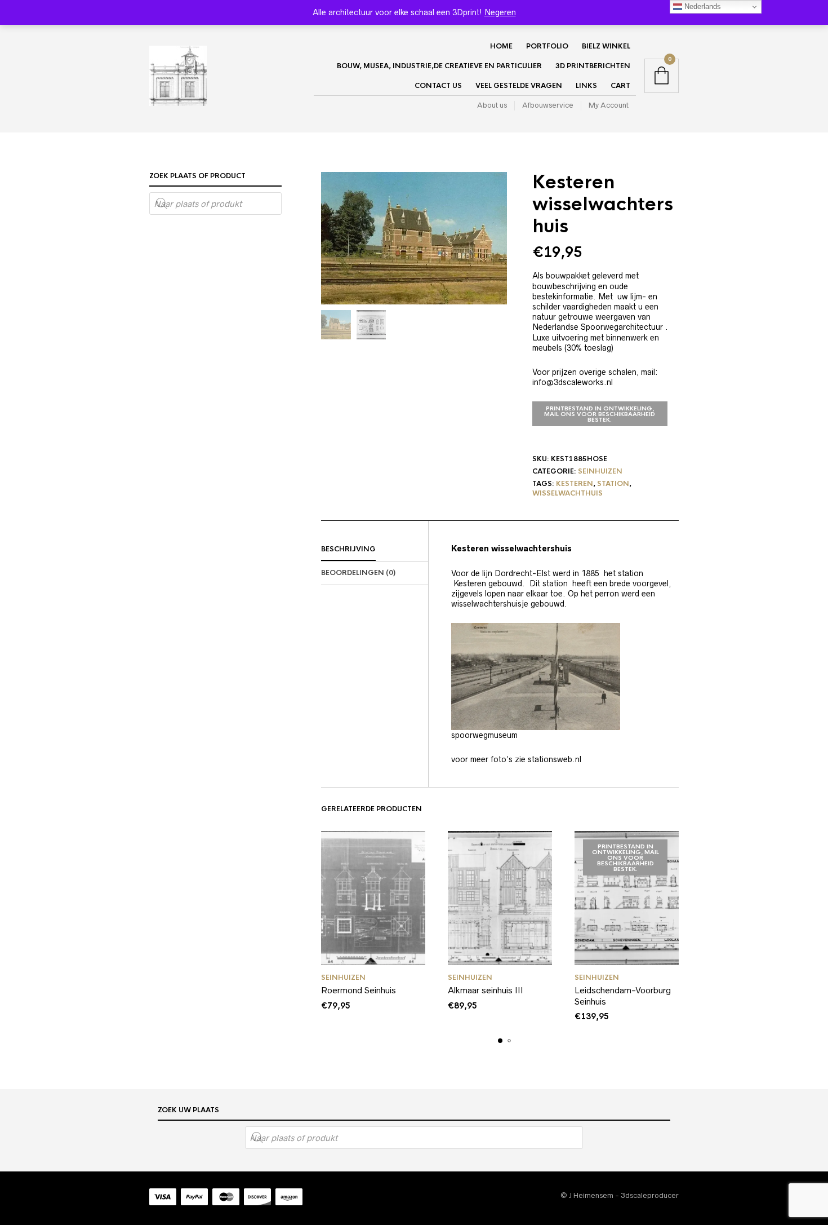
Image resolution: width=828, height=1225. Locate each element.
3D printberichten (592, 65)
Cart (620, 85)
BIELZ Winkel (606, 46)
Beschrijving (348, 549)
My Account (609, 105)
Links (586, 85)
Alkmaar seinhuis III (485, 990)
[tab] (374, 549)
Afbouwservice (547, 105)
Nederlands (701, 6)
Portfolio (547, 46)
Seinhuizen (600, 471)
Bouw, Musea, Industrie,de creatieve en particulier (439, 65)
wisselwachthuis (567, 493)
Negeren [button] (500, 12)
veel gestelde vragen (518, 85)
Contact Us (438, 85)
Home (501, 46)
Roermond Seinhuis (358, 990)
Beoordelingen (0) (358, 572)
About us (492, 105)
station (613, 483)
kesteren (574, 483)
